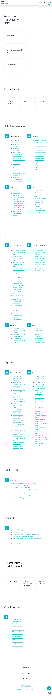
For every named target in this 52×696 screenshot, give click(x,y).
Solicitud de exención (39, 156)
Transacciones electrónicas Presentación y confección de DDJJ (41, 439)
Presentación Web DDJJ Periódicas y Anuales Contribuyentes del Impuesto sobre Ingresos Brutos (18, 289)
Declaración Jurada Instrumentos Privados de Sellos (24, 483)
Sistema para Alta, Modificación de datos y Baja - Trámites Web (40, 252)
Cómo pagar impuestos (17, 621)
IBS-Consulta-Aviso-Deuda (19, 313)
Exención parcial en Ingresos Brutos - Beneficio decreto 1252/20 (19, 340)
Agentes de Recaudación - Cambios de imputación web (19, 448)
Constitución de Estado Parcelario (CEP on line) (23, 536)
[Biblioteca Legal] (39, 2)
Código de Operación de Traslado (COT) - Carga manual (40, 388)
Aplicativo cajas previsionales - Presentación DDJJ (39, 394)
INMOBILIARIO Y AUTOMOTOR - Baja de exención (40, 151)
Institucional (26, 667)
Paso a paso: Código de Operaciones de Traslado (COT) (17, 638)
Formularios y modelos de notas (14, 564)
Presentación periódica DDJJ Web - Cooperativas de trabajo (19, 258)
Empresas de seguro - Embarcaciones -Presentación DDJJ (40, 405)
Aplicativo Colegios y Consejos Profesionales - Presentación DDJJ (40, 399)
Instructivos (11, 89)
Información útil (26, 673)
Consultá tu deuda (16, 623)
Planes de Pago (16, 191)
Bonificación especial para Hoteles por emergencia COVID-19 (40, 167)
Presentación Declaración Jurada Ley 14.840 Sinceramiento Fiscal (18, 281)
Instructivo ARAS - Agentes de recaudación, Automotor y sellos (19, 391)
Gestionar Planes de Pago (18, 195)
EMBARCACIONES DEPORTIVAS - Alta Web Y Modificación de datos (19, 160)
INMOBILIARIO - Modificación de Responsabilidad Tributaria (19, 165)
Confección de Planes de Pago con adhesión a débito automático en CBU (19, 207)
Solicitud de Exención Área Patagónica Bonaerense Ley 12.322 (41, 142)
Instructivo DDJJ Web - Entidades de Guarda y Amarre (40, 378)
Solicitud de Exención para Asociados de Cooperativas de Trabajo (19, 330)
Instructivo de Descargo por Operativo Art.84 (23, 530)
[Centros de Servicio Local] (45, 2)
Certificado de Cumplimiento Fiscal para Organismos (40, 210)
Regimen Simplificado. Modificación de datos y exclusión (40, 264)
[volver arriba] (49, 693)
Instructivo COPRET (17, 319)
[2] (49, 2)
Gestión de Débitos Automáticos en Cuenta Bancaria (18, 213)
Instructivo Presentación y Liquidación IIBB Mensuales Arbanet (19, 252)
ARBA (4, 2)
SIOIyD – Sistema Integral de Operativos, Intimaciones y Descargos (40, 196)
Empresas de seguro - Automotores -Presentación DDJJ (40, 411)
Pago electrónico (16, 193)
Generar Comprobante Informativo (20, 540)
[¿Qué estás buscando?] (47, 2)
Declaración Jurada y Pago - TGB (20, 498)
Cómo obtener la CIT (16, 619)
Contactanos (26, 679)
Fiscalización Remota (39, 342)
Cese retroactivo (38, 260)
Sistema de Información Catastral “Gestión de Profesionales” (26, 534)
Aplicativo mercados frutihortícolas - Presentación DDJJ (39, 433)
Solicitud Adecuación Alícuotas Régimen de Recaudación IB (40, 338)
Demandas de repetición (17, 634)
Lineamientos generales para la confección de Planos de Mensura (27, 543)
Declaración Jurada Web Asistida (20, 532)
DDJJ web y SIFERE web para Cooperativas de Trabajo (18, 264)
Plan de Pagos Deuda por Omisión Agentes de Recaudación (18, 378)
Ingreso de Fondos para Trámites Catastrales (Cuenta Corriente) (27, 538)
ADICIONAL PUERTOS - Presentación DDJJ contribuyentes (18, 301)
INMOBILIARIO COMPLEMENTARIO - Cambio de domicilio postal (19, 179)
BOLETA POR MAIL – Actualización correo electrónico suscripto (17, 154)
